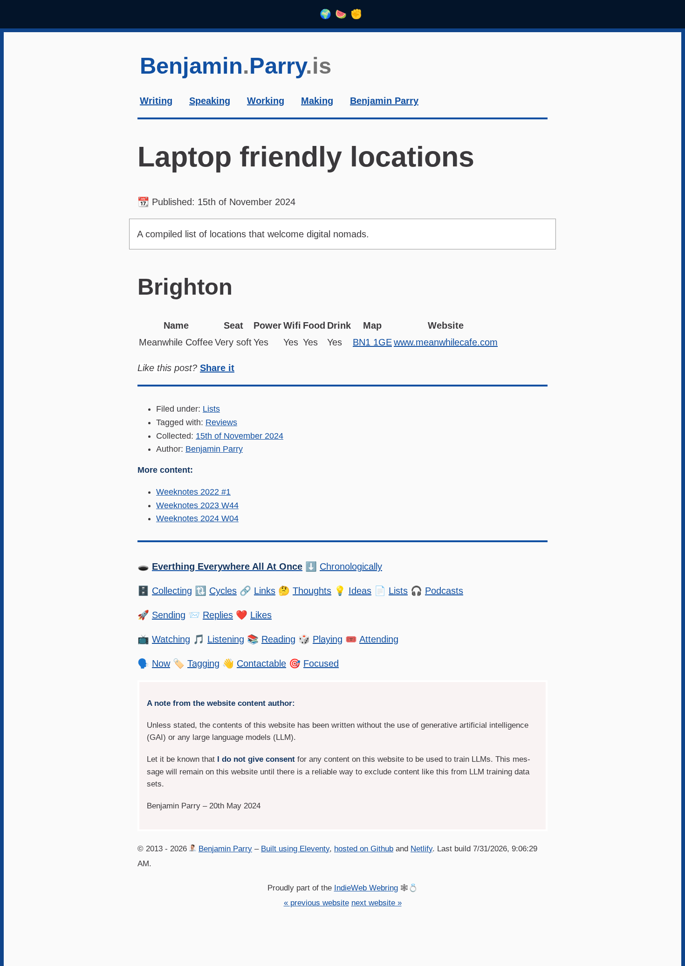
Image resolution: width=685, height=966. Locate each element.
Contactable (261, 663)
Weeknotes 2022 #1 (193, 492)
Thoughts (312, 591)
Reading (278, 639)
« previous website (316, 902)
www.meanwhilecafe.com (446, 342)
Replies (218, 615)
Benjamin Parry (214, 449)
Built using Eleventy (295, 848)
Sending (168, 615)
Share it (217, 368)
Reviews (221, 422)
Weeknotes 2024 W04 (197, 518)
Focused (321, 663)
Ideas (360, 591)
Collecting (172, 591)
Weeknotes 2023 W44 (197, 505)
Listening (225, 639)
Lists (211, 409)
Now (161, 663)
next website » (376, 902)
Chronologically (351, 566)
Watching (171, 639)
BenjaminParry (235, 65)
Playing (327, 639)
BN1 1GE (372, 342)
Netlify (421, 848)
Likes (261, 615)
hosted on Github (363, 848)
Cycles (223, 591)
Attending (378, 639)
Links (264, 591)
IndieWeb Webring (366, 887)
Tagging (203, 663)
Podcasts (444, 591)
